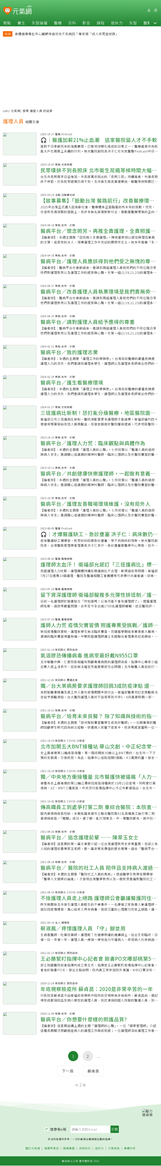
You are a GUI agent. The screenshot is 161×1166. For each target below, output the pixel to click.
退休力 (117, 22)
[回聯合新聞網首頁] (7, 11)
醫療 (58, 22)
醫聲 (147, 22)
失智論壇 (40, 22)
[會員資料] (148, 10)
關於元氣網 (32, 1148)
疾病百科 (85, 1148)
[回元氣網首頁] (22, 10)
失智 (133, 22)
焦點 (7, 22)
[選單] (155, 10)
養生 (21, 22)
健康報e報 (58, 1129)
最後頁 (93, 1071)
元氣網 (15, 111)
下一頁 (68, 1071)
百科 (72, 22)
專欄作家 (130, 1148)
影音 (86, 22)
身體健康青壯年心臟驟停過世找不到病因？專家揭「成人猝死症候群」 (67, 34)
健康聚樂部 (51, 1148)
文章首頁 (114, 1148)
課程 (101, 22)
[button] (155, 23)
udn (6, 111)
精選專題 (69, 1148)
